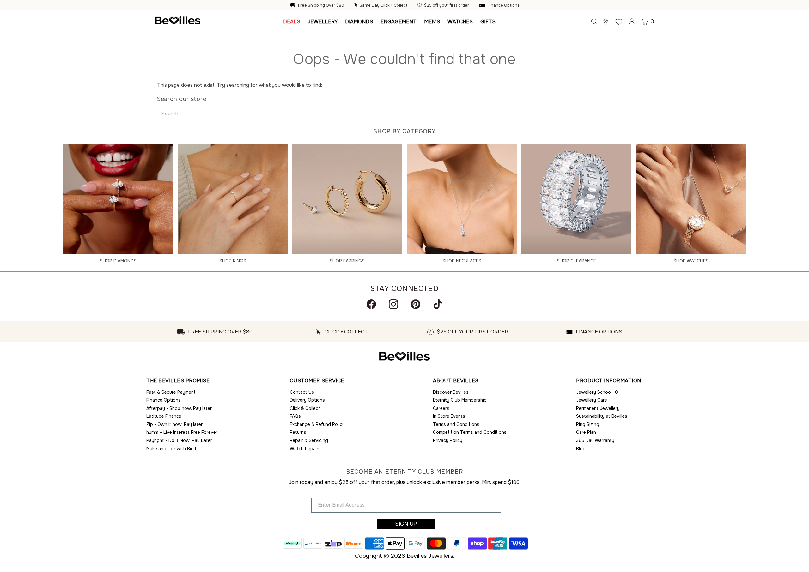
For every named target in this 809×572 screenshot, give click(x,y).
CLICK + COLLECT (346, 331)
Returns (298, 432)
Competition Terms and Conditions (470, 432)
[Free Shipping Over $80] (293, 5)
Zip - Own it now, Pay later (174, 424)
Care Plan (586, 432)
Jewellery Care (591, 400)
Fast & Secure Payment (171, 392)
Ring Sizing (587, 424)
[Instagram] (393, 304)
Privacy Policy (447, 440)
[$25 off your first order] (420, 5)
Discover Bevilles (451, 392)
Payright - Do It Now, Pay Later (179, 440)
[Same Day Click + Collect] (356, 5)
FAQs (295, 416)
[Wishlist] (619, 21)
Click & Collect (305, 408)
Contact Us (302, 392)
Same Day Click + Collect (383, 5)
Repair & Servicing (309, 440)
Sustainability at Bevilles (601, 416)
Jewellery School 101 (598, 392)
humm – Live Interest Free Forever (181, 432)
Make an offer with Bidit (171, 448)
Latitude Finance (163, 416)
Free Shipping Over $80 (321, 5)
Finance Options (504, 5)
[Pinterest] (415, 304)
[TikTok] (437, 304)
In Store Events (449, 416)
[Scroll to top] (796, 559)
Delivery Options (307, 400)
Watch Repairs (305, 448)
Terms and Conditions (456, 424)
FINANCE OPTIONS (599, 331)
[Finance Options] (483, 5)
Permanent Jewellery (598, 408)
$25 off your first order (446, 5)
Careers (441, 408)
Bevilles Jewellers (430, 556)
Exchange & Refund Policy (317, 424)
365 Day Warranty (595, 440)
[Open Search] (594, 21)
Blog (581, 448)
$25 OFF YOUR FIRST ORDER (472, 331)
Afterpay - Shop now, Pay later (179, 408)
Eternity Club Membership (460, 400)
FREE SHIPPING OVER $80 (220, 331)
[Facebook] (371, 304)
